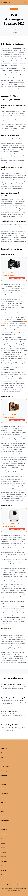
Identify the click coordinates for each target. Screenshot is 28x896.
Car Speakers (4, 793)
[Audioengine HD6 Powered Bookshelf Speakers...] (14, 265)
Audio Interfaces (5, 780)
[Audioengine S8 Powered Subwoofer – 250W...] (14, 516)
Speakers (14, 8)
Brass (2, 807)
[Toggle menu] (25, 2)
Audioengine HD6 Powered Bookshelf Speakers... (11, 274)
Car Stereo (3, 784)
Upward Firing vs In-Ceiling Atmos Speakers (14, 698)
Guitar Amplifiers (5, 770)
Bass (2, 825)
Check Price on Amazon (17, 278)
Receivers (3, 752)
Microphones (4, 861)
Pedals (2, 865)
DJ (2, 838)
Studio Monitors (5, 766)
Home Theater (4, 748)
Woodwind (3, 816)
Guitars (3, 843)
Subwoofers (4, 775)
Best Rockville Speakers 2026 (9, 725)
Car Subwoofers (5, 789)
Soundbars (3, 798)
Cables (2, 874)
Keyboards (3, 802)
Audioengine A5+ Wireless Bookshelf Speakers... (11, 416)
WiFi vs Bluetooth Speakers (9, 711)
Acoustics (3, 852)
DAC (2, 757)
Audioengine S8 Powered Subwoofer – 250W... (11, 525)
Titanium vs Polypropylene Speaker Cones (13, 684)
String (2, 811)
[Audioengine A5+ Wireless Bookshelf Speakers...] (14, 407)
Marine (3, 762)
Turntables (3, 870)
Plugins (3, 847)
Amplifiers (3, 856)
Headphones (4, 829)
